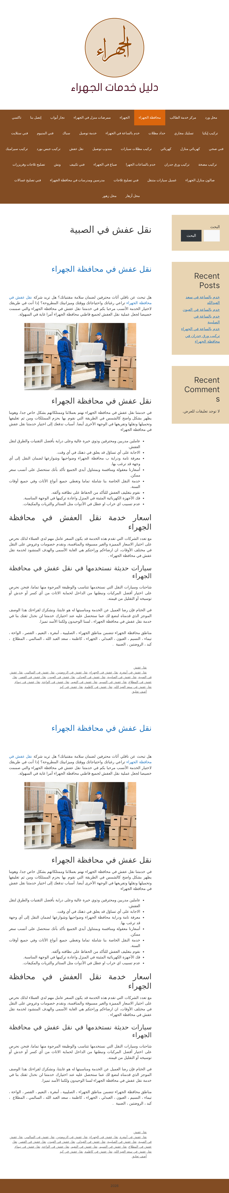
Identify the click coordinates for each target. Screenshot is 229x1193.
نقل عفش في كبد (71, 687)
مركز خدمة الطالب (183, 117)
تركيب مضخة (207, 164)
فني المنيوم (45, 133)
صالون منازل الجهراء (200, 180)
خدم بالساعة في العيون (201, 309)
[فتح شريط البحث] (91, 196)
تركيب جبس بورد (48, 149)
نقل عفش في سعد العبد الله (133, 687)
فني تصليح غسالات (27, 180)
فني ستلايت (19, 133)
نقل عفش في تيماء (27, 682)
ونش (57, 164)
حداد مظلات (156, 133)
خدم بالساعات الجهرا (140, 164)
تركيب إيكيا (210, 133)
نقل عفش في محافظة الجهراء (101, 269)
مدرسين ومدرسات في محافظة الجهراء (77, 180)
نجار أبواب (57, 117)
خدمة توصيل (88, 133)
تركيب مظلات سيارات (136, 149)
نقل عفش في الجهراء (103, 672)
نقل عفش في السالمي (40, 672)
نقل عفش (76, 149)
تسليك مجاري (183, 133)
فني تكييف (77, 164)
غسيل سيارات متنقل (161, 180)
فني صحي (216, 149)
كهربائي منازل (190, 149)
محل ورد (211, 117)
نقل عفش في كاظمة (98, 687)
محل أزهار (132, 196)
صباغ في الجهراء (105, 164)
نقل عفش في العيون (61, 677)
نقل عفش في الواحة (55, 682)
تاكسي (16, 117)
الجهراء (125, 117)
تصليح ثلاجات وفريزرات (29, 164)
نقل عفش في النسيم (113, 682)
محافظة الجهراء (150, 117)
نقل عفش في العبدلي (91, 677)
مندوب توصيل (102, 149)
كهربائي (166, 149)
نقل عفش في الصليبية (122, 677)
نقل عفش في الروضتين (72, 672)
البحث (215, 226)
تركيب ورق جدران (176, 164)
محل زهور (109, 196)
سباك (66, 133)
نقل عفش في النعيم (84, 682)
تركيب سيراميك (17, 149)
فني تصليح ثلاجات (126, 180)
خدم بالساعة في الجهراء (123, 133)
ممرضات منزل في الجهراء (92, 117)
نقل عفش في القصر (32, 677)
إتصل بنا (35, 117)
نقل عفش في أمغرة (133, 672)
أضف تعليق (139, 691)
